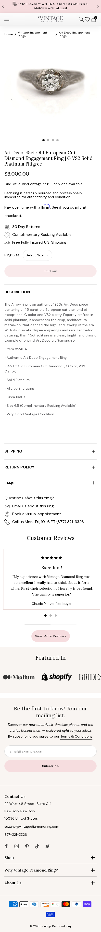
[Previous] (3, 6)
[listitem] (50, 6)
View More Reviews (50, 636)
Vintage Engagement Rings (32, 34)
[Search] (81, 19)
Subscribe (50, 766)
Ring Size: (12, 255)
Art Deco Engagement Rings (74, 34)
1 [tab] (43, 140)
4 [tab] (57, 140)
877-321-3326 (15, 834)
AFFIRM (61, 8)
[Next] (98, 6)
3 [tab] (53, 140)
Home (8, 34)
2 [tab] (48, 140)
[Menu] (6, 19)
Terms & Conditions (76, 736)
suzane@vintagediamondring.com (31, 826)
